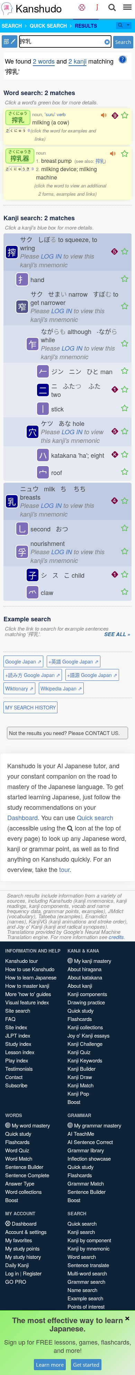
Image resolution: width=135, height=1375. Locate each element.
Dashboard (22, 817)
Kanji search (81, 1231)
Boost (74, 1101)
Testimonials (19, 1068)
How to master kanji (27, 985)
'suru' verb (55, 114)
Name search (82, 1289)
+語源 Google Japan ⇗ (92, 674)
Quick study (80, 1010)
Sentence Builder (24, 1166)
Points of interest (86, 1306)
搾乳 (100, 161)
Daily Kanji (17, 1265)
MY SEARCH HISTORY (30, 707)
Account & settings (25, 1231)
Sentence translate (88, 1265)
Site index (16, 1027)
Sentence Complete (27, 1175)
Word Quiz (17, 1150)
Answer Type (19, 1183)
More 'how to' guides (28, 993)
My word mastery (30, 1125)
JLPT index (17, 1035)
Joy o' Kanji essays (88, 1035)
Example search (85, 1298)
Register (32, 1273)
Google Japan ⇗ (23, 661)
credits (116, 936)
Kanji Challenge (85, 1043)
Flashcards (80, 1018)
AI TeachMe (81, 1133)
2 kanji (78, 60)
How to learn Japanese (30, 977)
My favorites (18, 1240)
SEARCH (12, 25)
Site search (17, 1010)
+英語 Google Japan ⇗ (73, 661)
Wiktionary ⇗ (19, 688)
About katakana (85, 977)
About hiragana (84, 969)
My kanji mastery (92, 960)
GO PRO (15, 1281)
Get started (86, 1364)
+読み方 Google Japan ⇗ (32, 674)
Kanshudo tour (21, 960)
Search (123, 42)
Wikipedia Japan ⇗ (61, 688)
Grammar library (86, 1150)
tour (64, 869)
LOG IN (51, 256)
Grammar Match (86, 1183)
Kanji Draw (80, 1076)
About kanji (80, 985)
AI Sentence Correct (90, 1141)
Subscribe (16, 1085)
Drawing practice (86, 1002)
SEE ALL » (117, 634)
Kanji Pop (78, 1093)
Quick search (95, 817)
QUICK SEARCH (48, 25)
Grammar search (86, 1281)
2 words (44, 60)
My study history (23, 1256)
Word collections (23, 1191)
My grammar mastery (97, 1125)
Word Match (18, 1158)
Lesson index (19, 1052)
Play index (16, 1060)
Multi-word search (87, 1273)
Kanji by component (89, 1240)
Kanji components (87, 993)
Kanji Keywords (85, 1060)
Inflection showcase (89, 1158)
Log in (12, 1273)
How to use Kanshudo (29, 969)
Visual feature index (27, 1002)
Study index (18, 1043)
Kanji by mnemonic (88, 1248)
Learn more (50, 1364)
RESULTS (86, 25)
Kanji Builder (82, 1068)
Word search (82, 1256)
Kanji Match (80, 1085)
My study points (22, 1248)
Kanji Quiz (79, 1052)
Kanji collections (85, 1027)
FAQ (10, 1018)
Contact (13, 1076)
